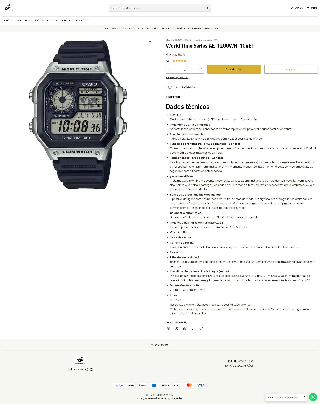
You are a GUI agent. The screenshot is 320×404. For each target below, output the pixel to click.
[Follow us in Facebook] (86, 369)
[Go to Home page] (8, 8)
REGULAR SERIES (163, 28)
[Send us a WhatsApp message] (313, 397)
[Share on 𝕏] (177, 328)
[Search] (208, 8)
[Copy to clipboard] (201, 328)
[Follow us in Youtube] (91, 369)
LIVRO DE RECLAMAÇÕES (239, 365)
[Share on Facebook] (169, 328)
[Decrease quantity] (169, 69)
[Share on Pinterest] (193, 328)
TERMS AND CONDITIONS (240, 361)
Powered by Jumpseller (170, 398)
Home (105, 28)
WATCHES (117, 28)
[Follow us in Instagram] (82, 369)
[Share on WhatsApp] (185, 328)
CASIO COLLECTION (139, 28)
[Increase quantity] (201, 69)
